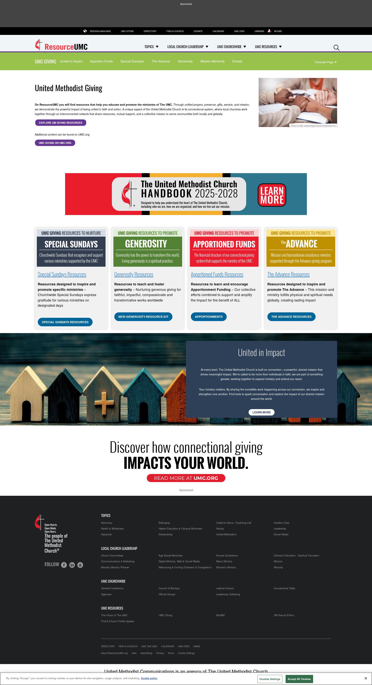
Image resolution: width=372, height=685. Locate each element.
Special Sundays (132, 61)
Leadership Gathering (228, 594)
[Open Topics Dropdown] (157, 46)
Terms (171, 652)
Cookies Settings (269, 679)
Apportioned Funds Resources (217, 274)
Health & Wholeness (112, 528)
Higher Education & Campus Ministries (180, 528)
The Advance (161, 61)
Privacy (160, 652)
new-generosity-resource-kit (143, 316)
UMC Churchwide (113, 581)
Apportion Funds (101, 61)
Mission (278, 561)
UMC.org (239, 31)
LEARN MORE (261, 412)
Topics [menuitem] (149, 46)
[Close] (366, 678)
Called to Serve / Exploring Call (233, 522)
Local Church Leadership (119, 548)
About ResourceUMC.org (114, 652)
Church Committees (112, 555)
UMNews (259, 31)
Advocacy (106, 522)
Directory (150, 31)
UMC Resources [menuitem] (266, 46)
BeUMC (220, 615)
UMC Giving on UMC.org (55, 143)
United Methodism (226, 534)
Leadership (280, 528)
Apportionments (209, 316)
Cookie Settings (186, 652)
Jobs (134, 652)
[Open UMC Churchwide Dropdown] (244, 46)
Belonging (164, 522)
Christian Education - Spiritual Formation (296, 555)
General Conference (112, 588)
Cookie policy (149, 678)
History (220, 528)
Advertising (146, 652)
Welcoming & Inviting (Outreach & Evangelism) (185, 567)
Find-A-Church (175, 31)
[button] (336, 47)
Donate (198, 31)
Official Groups (167, 594)
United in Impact (71, 61)
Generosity (185, 61)
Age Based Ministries (171, 555)
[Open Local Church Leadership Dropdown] (207, 46)
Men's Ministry (224, 561)
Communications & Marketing (117, 561)
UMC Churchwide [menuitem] (229, 46)
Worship (278, 567)
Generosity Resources (133, 274)
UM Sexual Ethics (284, 615)
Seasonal (106, 534)
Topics (105, 515)
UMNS (196, 646)
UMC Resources (112, 608)
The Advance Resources (288, 274)
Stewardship (165, 534)
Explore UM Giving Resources (60, 122)
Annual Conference (227, 555)
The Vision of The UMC (114, 615)
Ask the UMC (149, 646)
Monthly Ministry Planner (115, 567)
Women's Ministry (226, 567)
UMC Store (127, 31)
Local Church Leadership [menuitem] (185, 46)
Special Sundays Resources (62, 274)
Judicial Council (225, 588)
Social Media (281, 534)
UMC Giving (45, 61)
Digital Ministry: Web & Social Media (179, 561)
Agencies (106, 594)
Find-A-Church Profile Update (117, 621)
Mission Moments (213, 61)
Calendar (218, 31)
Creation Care (281, 522)
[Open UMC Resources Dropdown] (280, 46)
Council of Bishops (169, 588)
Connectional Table (284, 588)
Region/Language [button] (100, 31)
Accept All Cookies (299, 679)
